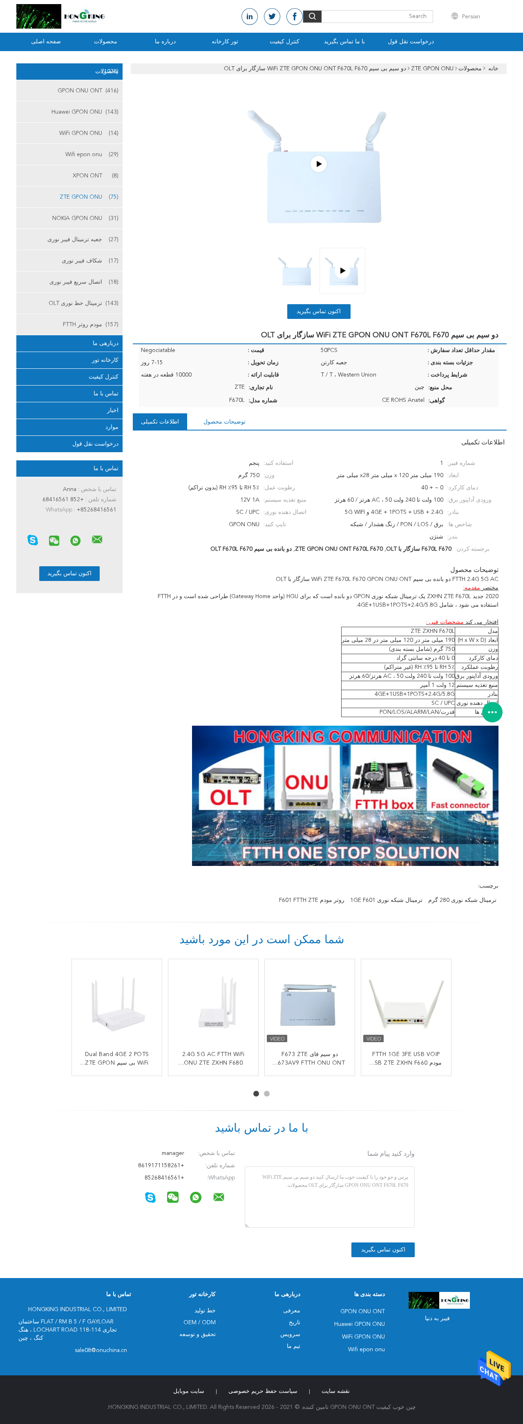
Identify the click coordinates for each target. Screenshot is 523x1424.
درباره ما (165, 42)
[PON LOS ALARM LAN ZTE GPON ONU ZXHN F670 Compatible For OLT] (318, 164)
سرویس (290, 1334)
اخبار (112, 410)
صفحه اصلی (46, 42)
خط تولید (205, 1311)
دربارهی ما (105, 343)
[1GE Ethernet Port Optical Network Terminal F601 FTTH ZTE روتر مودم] (117, 1004)
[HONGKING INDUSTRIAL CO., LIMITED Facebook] (294, 16)
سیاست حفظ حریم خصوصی (262, 1391)
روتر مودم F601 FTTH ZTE (311, 900)
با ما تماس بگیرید (344, 42)
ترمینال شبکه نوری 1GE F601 (386, 900)
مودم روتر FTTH (90, 324)
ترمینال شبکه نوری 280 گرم (462, 900)
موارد (111, 427)
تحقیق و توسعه (197, 1334)
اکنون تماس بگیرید (319, 311)
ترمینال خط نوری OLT (83, 303)
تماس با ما (106, 394)
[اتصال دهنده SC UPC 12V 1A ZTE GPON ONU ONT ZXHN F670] (310, 1004)
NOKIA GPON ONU (85, 218)
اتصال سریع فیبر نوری (83, 282)
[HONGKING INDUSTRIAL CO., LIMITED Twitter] (272, 16)
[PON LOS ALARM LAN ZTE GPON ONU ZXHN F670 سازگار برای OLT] (406, 1004)
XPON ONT (95, 176)
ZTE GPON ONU (89, 197)
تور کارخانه (225, 42)
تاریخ (294, 1322)
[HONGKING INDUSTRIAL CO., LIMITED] (97, 539)
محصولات (105, 42)
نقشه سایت (336, 1391)
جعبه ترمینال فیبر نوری (82, 239)
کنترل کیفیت (284, 42)
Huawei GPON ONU (84, 112)
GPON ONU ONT (88, 91)
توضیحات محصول (224, 422)
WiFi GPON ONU (88, 133)
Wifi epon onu (91, 154)
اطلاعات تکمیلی (160, 422)
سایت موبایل (188, 1391)
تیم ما (293, 1346)
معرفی (291, 1311)
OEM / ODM (199, 1322)
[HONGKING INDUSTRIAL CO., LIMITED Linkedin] (249, 16)
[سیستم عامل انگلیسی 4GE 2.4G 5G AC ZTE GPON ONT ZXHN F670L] (213, 1004)
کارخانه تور (105, 360)
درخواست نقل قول (411, 42)
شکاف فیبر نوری (90, 261)
